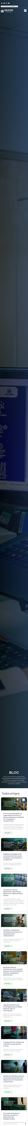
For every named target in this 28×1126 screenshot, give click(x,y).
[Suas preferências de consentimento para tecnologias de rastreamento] (25, 1123)
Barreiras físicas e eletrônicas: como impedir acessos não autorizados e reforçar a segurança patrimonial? (13, 971)
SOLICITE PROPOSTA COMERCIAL (8, 6)
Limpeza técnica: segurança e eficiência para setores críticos (13, 1044)
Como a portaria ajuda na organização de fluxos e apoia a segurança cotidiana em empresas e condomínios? (13, 817)
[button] (25, 10)
